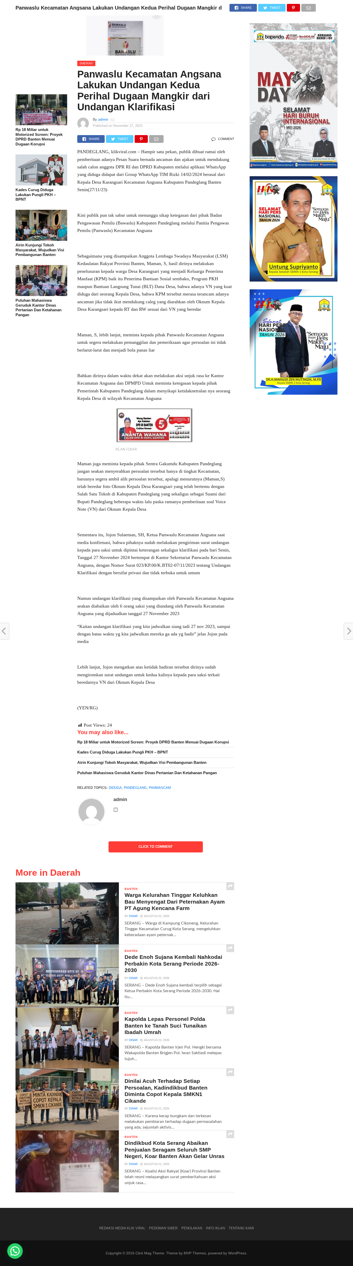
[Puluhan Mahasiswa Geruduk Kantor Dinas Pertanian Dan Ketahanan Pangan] (41, 295)
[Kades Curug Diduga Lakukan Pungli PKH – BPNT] (41, 184)
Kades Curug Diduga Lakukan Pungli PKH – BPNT (36, 194)
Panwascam (160, 788)
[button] (15, 1251)
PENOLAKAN (191, 1228)
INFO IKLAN (215, 1228)
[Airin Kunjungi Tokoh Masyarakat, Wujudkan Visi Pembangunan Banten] (41, 239)
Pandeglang (135, 788)
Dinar (133, 916)
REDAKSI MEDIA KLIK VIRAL (122, 1228)
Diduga (115, 788)
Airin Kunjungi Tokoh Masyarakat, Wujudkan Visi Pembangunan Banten (40, 250)
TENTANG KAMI (241, 1228)
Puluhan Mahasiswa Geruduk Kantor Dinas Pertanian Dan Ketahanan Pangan (39, 307)
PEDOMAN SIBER (163, 1228)
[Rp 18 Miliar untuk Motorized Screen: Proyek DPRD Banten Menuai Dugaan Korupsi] (41, 124)
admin (103, 119)
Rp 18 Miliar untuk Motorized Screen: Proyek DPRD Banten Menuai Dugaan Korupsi (39, 136)
